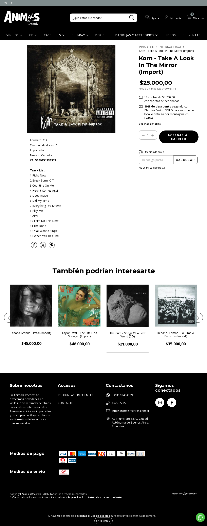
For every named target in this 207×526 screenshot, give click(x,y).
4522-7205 (119, 403)
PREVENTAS (192, 35)
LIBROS (170, 35)
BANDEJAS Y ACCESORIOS (135, 35)
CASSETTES (53, 35)
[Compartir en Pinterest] (52, 246)
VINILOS (13, 35)
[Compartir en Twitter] (43, 246)
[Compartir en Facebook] (34, 246)
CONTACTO (66, 403)
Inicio (142, 47)
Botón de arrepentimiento (105, 497)
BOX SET (101, 35)
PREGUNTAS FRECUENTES (75, 395)
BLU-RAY (79, 35)
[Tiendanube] (184, 494)
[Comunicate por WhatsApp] (200, 517)
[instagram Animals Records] (6, 3)
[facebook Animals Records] (11, 3)
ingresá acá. (76, 497)
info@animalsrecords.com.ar (130, 411)
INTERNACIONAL (170, 47)
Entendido (103, 520)
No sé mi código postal (152, 167)
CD (32, 35)
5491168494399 (122, 395)
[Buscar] (132, 18)
